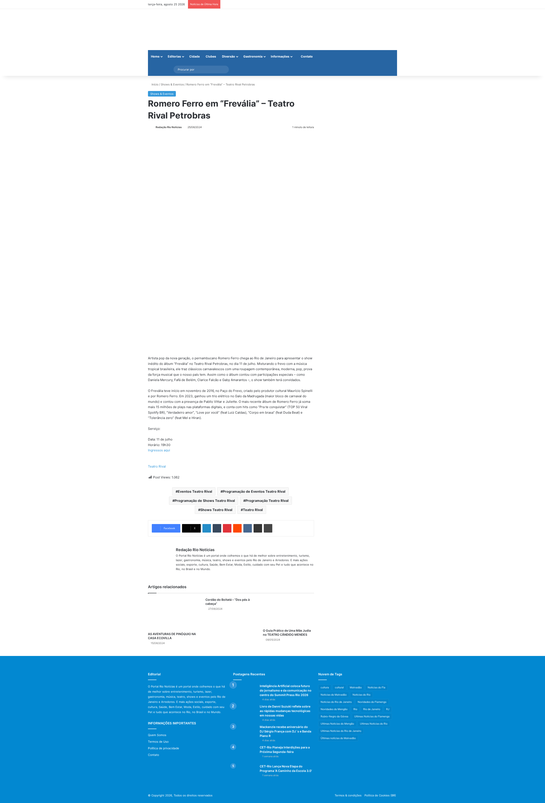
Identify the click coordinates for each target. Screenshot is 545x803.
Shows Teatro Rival (216, 510)
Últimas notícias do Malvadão (338, 738)
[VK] (247, 528)
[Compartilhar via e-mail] (258, 528)
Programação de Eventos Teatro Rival (254, 491)
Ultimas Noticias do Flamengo (372, 716)
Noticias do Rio (361, 694)
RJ (387, 709)
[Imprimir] (268, 528)
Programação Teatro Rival (266, 500)
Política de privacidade (163, 748)
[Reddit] (237, 528)
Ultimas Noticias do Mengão (337, 723)
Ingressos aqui (159, 450)
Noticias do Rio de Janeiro (336, 701)
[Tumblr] (217, 528)
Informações (280, 56)
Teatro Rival (157, 466)
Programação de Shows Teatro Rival (205, 500)
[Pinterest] (227, 528)
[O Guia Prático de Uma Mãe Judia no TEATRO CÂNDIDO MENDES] (288, 612)
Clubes (211, 56)
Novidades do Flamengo (372, 701)
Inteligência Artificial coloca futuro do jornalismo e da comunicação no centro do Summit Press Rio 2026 (285, 690)
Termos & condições (348, 795)
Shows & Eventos (172, 84)
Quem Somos (157, 735)
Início (154, 84)
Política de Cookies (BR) (380, 795)
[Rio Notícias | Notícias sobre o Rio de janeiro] (174, 29)
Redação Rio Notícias (169, 127)
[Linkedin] (206, 528)
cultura (325, 687)
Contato (306, 56)
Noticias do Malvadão (334, 694)
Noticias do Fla (376, 687)
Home (155, 56)
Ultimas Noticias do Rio (373, 723)
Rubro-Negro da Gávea (334, 716)
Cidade (194, 56)
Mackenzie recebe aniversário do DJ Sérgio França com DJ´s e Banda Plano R (285, 731)
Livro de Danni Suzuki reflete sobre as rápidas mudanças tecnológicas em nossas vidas (285, 711)
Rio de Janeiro (371, 709)
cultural (339, 687)
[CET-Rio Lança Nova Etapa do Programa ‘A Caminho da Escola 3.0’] (245, 772)
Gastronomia (252, 56)
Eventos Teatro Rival (195, 491)
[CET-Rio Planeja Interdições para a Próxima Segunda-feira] (245, 753)
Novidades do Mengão (334, 709)
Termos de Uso (158, 741)
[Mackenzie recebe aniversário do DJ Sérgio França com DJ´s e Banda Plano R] (245, 733)
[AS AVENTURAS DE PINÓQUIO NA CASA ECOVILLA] (173, 614)
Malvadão (356, 687)
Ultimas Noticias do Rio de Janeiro (341, 730)
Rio (355, 709)
